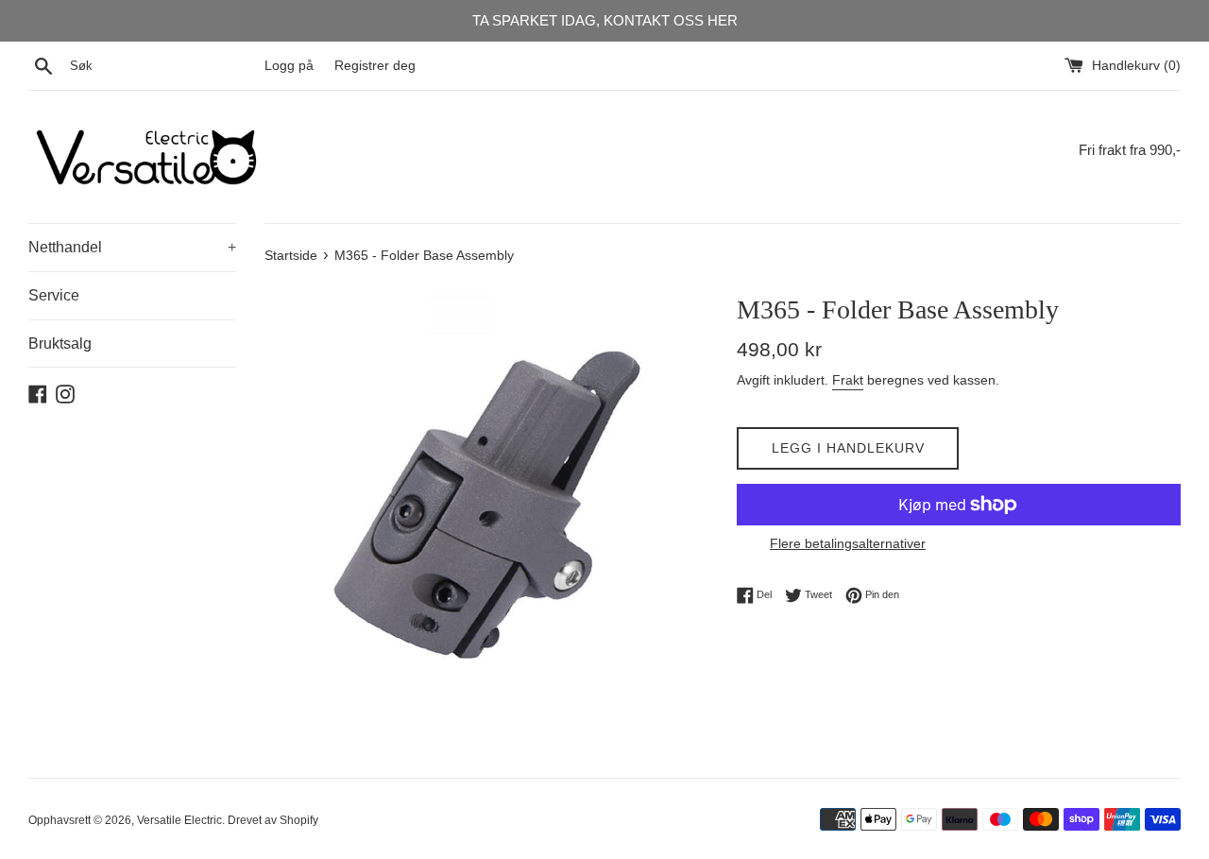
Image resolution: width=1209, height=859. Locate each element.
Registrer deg (375, 66)
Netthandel (132, 247)
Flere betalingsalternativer (848, 543)
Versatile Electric (179, 820)
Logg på (289, 66)
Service (53, 295)
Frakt (847, 379)
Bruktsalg (60, 343)
